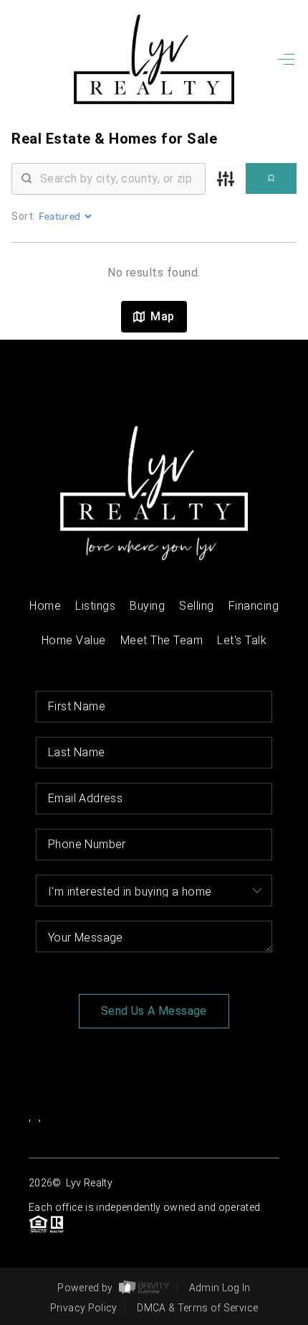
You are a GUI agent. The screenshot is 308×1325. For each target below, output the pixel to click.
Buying (147, 606)
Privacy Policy (83, 1308)
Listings (95, 606)
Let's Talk (241, 640)
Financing (253, 606)
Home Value (74, 640)
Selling (196, 606)
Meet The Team (161, 640)
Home (45, 606)
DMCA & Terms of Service (197, 1308)
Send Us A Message (154, 1011)
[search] (117, 179)
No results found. (154, 272)
